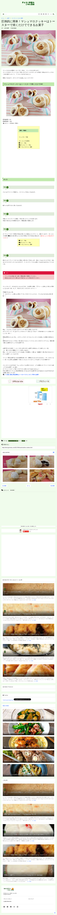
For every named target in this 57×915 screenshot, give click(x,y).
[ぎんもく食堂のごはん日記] (28, 5)
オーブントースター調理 (17, 18)
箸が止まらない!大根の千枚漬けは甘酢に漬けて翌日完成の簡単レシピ (26, 834)
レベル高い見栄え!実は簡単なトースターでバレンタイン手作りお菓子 (21, 374)
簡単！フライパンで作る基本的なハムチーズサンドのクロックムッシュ (26, 675)
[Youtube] (39, 14)
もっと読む (34, 599)
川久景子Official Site (7, 901)
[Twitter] (41, 14)
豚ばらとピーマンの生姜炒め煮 (14, 733)
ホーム (2, 18)
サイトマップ (31, 898)
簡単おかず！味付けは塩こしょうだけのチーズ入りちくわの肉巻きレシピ (27, 761)
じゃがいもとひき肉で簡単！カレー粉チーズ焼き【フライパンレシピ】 (26, 774)
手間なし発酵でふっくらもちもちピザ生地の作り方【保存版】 (23, 875)
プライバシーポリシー (8, 898)
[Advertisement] (28, 9)
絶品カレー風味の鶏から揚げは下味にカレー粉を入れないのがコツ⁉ (25, 634)
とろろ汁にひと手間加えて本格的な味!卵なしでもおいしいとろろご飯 (26, 654)
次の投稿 (4, 485)
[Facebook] (43, 14)
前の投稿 (53, 485)
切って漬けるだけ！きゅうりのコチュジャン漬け (19, 719)
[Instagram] (48, 14)
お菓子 (8, 18)
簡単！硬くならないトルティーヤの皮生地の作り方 (20, 614)
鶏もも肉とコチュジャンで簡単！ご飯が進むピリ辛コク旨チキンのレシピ (27, 747)
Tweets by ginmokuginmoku (8, 700)
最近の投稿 (6, 705)
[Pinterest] (46, 14)
